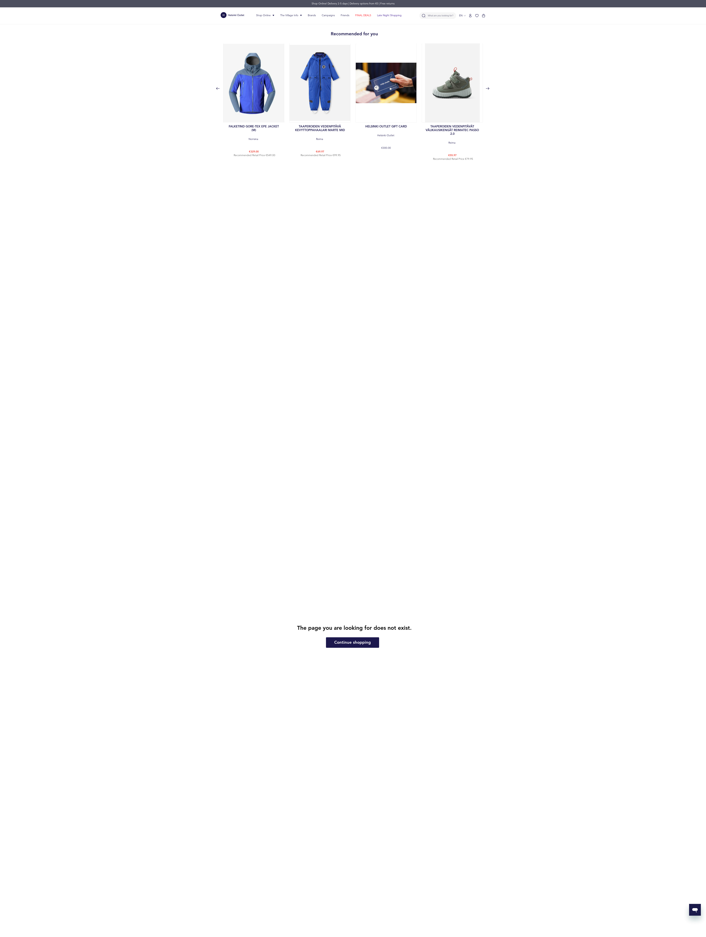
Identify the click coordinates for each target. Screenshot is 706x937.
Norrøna (254, 132)
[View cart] (483, 15)
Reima (320, 132)
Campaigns (328, 15)
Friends (345, 15)
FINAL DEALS (363, 15)
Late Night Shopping (389, 15)
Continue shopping (352, 643)
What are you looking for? (440, 16)
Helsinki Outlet (386, 131)
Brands (312, 15)
